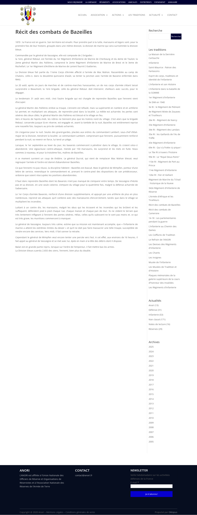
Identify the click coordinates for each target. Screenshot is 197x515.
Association (98, 15)
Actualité (154, 15)
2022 (151, 360)
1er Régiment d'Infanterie (162, 97)
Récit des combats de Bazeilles (164, 204)
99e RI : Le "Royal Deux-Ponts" (164, 156)
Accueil (82, 15)
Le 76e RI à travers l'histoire (163, 152)
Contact (172, 15)
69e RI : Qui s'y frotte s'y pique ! (165, 147)
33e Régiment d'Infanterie (162, 124)
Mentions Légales (54, 512)
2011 (151, 413)
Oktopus (173, 512)
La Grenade (91, 2)
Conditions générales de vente (80, 512)
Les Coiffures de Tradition (162, 234)
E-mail (135, 482)
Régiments (104, 2)
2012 (151, 408)
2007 (151, 432)
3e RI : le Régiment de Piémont (164, 107)
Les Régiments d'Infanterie (162, 287)
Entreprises (146, 2)
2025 (151, 346)
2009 (151, 422)
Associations (119, 2)
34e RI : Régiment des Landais (164, 129)
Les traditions (136, 15)
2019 (151, 375)
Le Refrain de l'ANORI (160, 239)
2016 (151, 389)
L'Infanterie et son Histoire (162, 84)
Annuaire (172, 2)
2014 (151, 398)
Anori (151, 305)
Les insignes (155, 257)
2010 (151, 417)
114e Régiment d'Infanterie (163, 170)
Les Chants (154, 252)
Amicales (132, 2)
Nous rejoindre (75, 2)
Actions (116, 15)
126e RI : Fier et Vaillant (161, 174)
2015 (151, 394)
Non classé (154, 319)
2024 (151, 351)
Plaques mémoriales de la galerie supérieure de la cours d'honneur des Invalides (164, 279)
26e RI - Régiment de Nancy (163, 120)
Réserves (153, 329)
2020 (151, 370)
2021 (151, 365)
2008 (151, 427)
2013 (151, 403)
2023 (151, 356)
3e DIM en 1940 (157, 102)
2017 (151, 384)
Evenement (159, 2)
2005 (151, 441)
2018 (151, 379)
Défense (153, 309)
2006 (151, 436)
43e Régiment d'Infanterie (162, 142)
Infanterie (154, 62)
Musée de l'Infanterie (160, 262)
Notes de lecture (157, 324)
